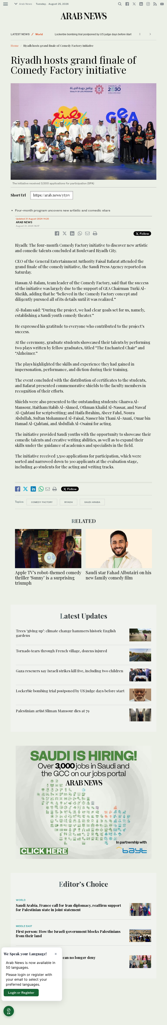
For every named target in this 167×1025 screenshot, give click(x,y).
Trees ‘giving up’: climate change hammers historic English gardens (66, 632)
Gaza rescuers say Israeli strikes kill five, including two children (69, 670)
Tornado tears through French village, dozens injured (61, 650)
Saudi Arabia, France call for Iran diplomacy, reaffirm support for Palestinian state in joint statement (68, 907)
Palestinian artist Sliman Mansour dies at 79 (52, 710)
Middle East (24, 926)
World (39, 34)
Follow (144, 233)
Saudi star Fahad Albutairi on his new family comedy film (118, 575)
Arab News (25, 3)
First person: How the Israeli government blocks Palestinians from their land (68, 933)
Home (15, 45)
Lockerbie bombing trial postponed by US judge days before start (93, 34)
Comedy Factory (42, 502)
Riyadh (68, 502)
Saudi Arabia (92, 502)
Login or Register (21, 992)
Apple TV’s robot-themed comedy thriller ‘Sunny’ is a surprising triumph (48, 577)
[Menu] (5, 4)
